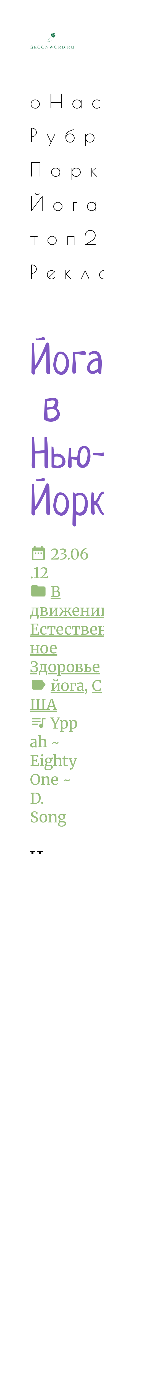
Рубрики (94, 135)
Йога (68, 203)
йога (67, 685)
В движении (70, 601)
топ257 (87, 237)
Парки (77, 169)
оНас (69, 101)
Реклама (94, 271)
